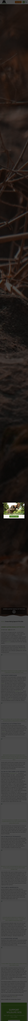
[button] (2, 503)
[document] (14, 510)
